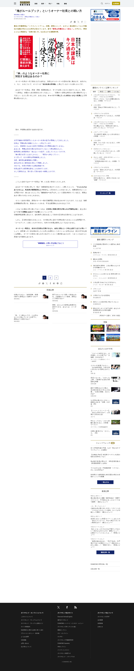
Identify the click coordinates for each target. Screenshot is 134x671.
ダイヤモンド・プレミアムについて (31, 620)
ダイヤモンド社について (105, 613)
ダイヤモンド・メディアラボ (66, 656)
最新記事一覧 (105, 552)
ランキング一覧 (105, 193)
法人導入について (26, 646)
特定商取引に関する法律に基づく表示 (32, 630)
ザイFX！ (60, 636)
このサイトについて (27, 617)
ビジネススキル (18, 17)
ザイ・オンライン (63, 633)
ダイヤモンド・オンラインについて (32, 613)
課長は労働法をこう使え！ (32, 17)
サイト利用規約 (25, 626)
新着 (36, 4)
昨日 (101, 91)
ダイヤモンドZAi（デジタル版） (67, 626)
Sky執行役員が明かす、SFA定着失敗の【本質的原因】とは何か (105, 462)
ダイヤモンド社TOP (103, 617)
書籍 (65, 4)
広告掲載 (23, 640)
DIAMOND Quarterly (64, 643)
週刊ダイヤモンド (63, 620)
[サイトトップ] (25, 3)
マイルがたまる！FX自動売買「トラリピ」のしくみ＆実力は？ (105, 469)
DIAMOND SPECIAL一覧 (99, 564)
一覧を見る (105, 482)
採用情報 (100, 623)
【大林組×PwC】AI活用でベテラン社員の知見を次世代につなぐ (105, 455)
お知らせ (100, 626)
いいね (116, 91)
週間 (109, 91)
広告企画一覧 (95, 569)
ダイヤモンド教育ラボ (64, 653)
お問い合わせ (25, 643)
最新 (94, 91)
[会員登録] (116, 3)
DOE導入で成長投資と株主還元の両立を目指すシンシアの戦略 (105, 475)
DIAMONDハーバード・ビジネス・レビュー (70, 623)
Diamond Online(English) (65, 617)
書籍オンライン (62, 630)
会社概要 (100, 620)
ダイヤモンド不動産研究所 (65, 640)
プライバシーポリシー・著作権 (30, 633)
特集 (58, 4)
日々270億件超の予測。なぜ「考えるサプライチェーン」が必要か (105, 449)
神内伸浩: (19, 14)
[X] (58, 608)
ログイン (107, 3)
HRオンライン (62, 646)
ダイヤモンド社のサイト (65, 613)
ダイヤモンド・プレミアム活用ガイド (32, 623)
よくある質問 (25, 636)
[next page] (56, 278)
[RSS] (75, 608)
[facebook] (67, 608)
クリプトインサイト (63, 650)
